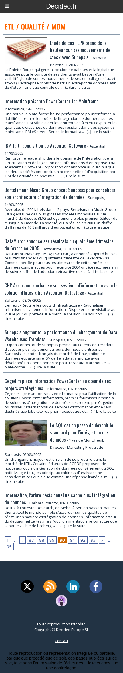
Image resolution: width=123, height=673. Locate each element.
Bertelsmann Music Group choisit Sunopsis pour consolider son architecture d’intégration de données (60, 193)
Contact (61, 640)
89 (52, 540)
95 (9, 546)
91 (72, 540)
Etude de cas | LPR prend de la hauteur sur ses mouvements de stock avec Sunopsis (80, 50)
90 (62, 540)
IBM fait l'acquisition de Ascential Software (45, 145)
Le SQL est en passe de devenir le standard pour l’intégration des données (81, 432)
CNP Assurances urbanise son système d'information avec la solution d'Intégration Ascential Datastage (61, 289)
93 (93, 540)
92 (83, 540)
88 (41, 540)
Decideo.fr (61, 6)
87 (31, 540)
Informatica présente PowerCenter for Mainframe (52, 101)
